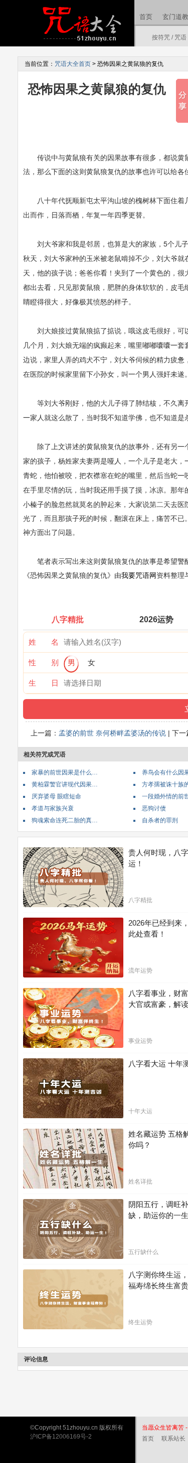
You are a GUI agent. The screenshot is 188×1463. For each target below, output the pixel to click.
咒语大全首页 (73, 63)
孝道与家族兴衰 (53, 808)
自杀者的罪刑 (160, 820)
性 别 (44, 662)
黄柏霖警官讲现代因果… (65, 784)
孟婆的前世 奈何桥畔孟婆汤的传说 (112, 733)
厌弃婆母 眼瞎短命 (56, 796)
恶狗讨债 (154, 808)
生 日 (44, 683)
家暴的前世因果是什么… (65, 772)
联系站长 (173, 1438)
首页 (145, 16)
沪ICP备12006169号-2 (61, 1436)
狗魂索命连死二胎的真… (65, 820)
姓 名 (44, 642)
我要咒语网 (138, 575)
